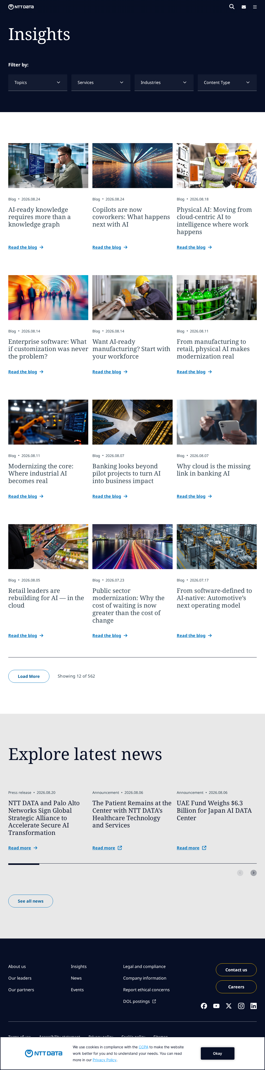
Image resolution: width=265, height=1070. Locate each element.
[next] (254, 873)
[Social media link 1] (204, 1006)
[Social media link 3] (229, 1006)
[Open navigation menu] (255, 7)
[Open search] (231, 6)
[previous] (240, 873)
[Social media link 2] (216, 1006)
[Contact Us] (244, 7)
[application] (132, 1053)
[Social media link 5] (254, 1006)
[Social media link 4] (241, 1006)
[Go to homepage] (21, 7)
